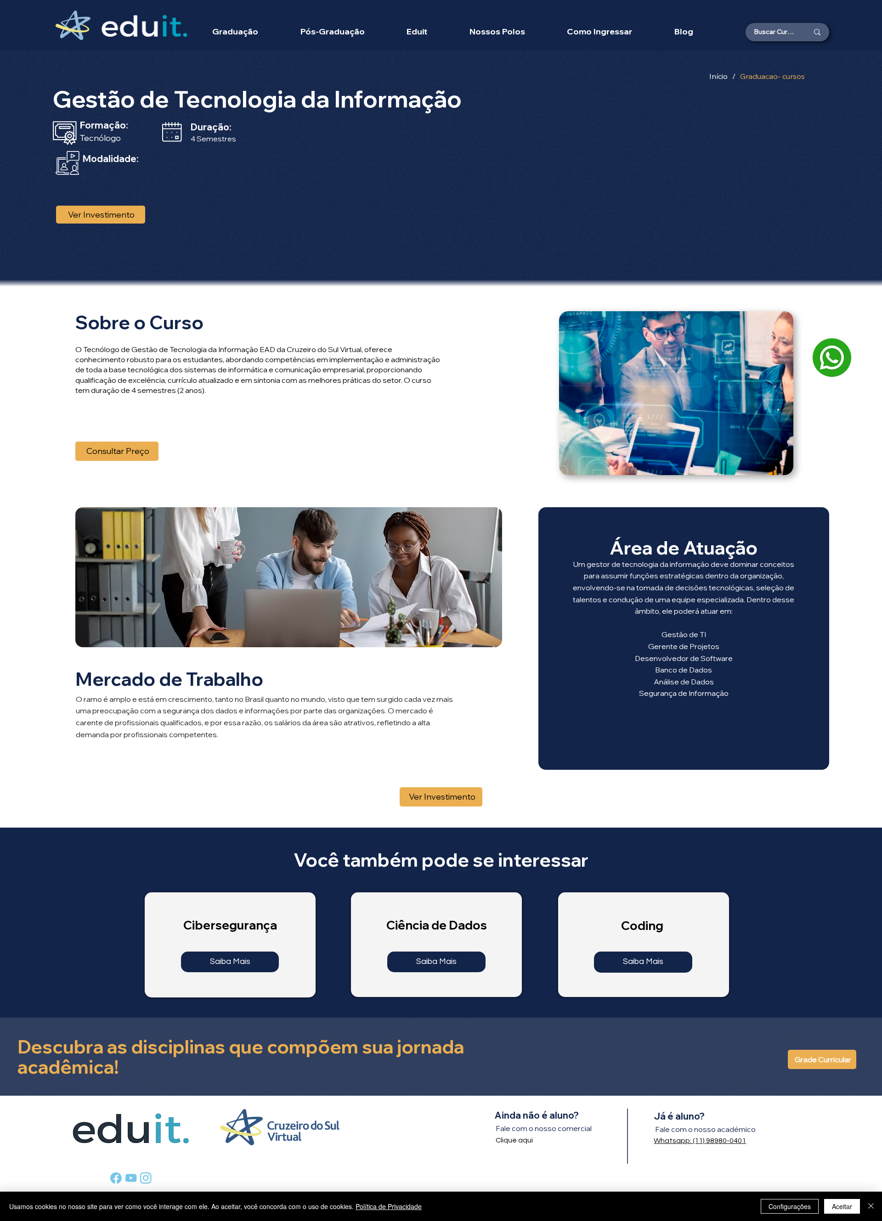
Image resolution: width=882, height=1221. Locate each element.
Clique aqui (514, 1140)
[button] (497, 31)
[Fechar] (870, 1206)
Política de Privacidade (389, 1206)
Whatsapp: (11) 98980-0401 (700, 1140)
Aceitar (842, 1206)
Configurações (790, 1206)
